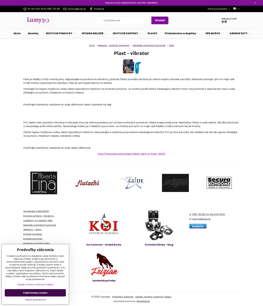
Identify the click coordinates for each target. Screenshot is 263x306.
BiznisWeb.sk (143, 301)
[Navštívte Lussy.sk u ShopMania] (198, 227)
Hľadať (160, 20)
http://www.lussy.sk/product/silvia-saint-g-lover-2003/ (131, 154)
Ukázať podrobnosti (35, 299)
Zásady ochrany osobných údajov (153, 296)
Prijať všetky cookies (35, 292)
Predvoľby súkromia (122, 296)
